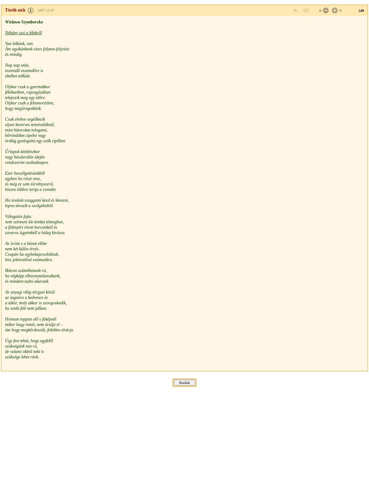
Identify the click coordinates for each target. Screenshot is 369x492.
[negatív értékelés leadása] (325, 10)
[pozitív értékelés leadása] (334, 10)
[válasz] (296, 10)
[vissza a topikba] (305, 10)
